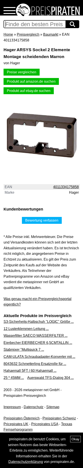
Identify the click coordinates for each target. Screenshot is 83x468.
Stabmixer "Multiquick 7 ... (24, 349)
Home (8, 34)
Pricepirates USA (44, 424)
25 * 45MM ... (14, 378)
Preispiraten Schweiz (59, 418)
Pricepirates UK (16, 424)
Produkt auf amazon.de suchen (31, 81)
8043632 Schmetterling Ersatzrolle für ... (35, 364)
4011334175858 (66, 187)
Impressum (12, 407)
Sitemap (52, 407)
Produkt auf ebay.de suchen (28, 91)
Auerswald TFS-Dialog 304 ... (50, 378)
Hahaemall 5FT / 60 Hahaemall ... (30, 370)
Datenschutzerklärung (25, 462)
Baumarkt (50, 34)
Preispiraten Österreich (22, 418)
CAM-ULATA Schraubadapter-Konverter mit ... (39, 357)
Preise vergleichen (21, 72)
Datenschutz (33, 407)
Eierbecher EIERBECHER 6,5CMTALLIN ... (38, 343)
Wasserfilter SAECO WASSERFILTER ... (36, 335)
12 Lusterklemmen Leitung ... (26, 329)
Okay (75, 439)
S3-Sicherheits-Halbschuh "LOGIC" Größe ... (39, 322)
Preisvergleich (28, 34)
